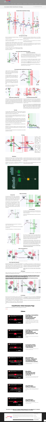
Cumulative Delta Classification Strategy (38, 6)
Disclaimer (35, 415)
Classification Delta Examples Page (23, 306)
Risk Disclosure (35, 416)
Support (29, 419)
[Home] (33, 6)
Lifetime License (18, 419)
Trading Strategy (26, 419)
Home (14, 419)
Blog (15, 419)
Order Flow (22, 419)
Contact (31, 419)
